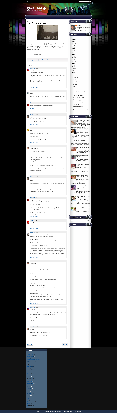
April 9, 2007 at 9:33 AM (34, 99)
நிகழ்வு (28, 379)
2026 (73, 37)
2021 (73, 47)
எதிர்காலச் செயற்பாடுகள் (77, 99)
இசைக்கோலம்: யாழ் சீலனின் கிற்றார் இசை (81, 93)
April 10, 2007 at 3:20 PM (34, 323)
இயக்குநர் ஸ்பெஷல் (30, 354)
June (74, 84)
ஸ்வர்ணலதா (29, 406)
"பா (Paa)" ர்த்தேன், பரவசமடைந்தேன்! (83, 207)
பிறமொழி (28, 391)
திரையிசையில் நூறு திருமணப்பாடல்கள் (79, 140)
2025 (73, 39)
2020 (73, 48)
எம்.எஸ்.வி (28, 362)
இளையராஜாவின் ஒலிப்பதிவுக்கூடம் (33, 359)
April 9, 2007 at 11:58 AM (34, 228)
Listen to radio (56, 411)
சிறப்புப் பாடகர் (29, 371)
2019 (73, 50)
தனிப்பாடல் (29, 376)
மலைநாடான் (33, 90)
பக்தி (28, 384)
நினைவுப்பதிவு (29, 381)
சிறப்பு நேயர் (29, 369)
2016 (73, 56)
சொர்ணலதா (29, 374)
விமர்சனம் (28, 403)
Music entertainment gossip (64, 411)
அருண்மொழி (29, 352)
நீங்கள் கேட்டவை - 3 (76, 90)
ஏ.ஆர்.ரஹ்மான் (29, 364)
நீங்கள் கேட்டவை (76, 104)
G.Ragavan (32, 232)
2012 (73, 63)
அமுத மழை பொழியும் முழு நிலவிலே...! (80, 100)
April (74, 88)
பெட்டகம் (38, 60)
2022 (73, 45)
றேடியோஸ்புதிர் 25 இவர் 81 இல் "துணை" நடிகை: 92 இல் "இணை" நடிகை (82, 176)
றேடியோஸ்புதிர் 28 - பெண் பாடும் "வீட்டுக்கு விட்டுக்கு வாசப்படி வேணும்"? (82, 187)
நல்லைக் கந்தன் (29, 378)
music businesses (78, 411)
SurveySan (32, 68)
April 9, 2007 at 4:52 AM (34, 87)
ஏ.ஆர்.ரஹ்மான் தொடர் (31, 366)
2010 (73, 66)
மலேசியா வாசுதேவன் (30, 401)
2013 (73, 61)
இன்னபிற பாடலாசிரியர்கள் (31, 361)
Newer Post (29, 344)
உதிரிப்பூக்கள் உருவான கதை (78, 106)
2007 (73, 72)
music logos (72, 411)
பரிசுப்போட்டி (29, 386)
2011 (73, 65)
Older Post (65, 344)
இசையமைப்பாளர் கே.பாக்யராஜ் (82, 155)
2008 (73, 70)
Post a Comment (30, 341)
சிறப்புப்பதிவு (29, 373)
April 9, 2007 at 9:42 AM (34, 142)
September (75, 79)
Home (28, 1)
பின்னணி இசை (29, 393)
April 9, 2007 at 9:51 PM (34, 303)
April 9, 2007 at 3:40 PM (34, 257)
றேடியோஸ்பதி (36, 7)
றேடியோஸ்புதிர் (29, 405)
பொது (28, 398)
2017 (73, 54)
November (75, 75)
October (74, 77)
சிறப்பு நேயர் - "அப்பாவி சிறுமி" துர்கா (83, 147)
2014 (73, 59)
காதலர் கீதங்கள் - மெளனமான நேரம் (79, 91)
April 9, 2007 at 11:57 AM (34, 216)
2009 (73, 68)
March (74, 111)
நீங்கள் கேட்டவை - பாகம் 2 (78, 95)
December (75, 73)
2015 (73, 57)
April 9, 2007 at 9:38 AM (34, 124)
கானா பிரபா (35, 59)
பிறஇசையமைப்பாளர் (30, 389)
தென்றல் (32, 128)
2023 (73, 43)
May (74, 86)
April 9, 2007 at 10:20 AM (34, 172)
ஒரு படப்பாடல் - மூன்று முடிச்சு (78, 97)
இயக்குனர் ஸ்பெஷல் (30, 356)
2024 (73, 41)
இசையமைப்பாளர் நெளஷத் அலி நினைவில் (80, 109)
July (74, 82)
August (74, 81)
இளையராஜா (34, 60)
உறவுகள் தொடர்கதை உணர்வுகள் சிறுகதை (80, 108)
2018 (73, 52)
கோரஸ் (28, 368)
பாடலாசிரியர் (29, 388)
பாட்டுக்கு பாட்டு (33, 108)
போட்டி (28, 400)
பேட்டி (28, 396)
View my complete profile (81, 30)
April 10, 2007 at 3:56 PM (34, 338)
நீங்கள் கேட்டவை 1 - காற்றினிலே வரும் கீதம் (81, 102)
